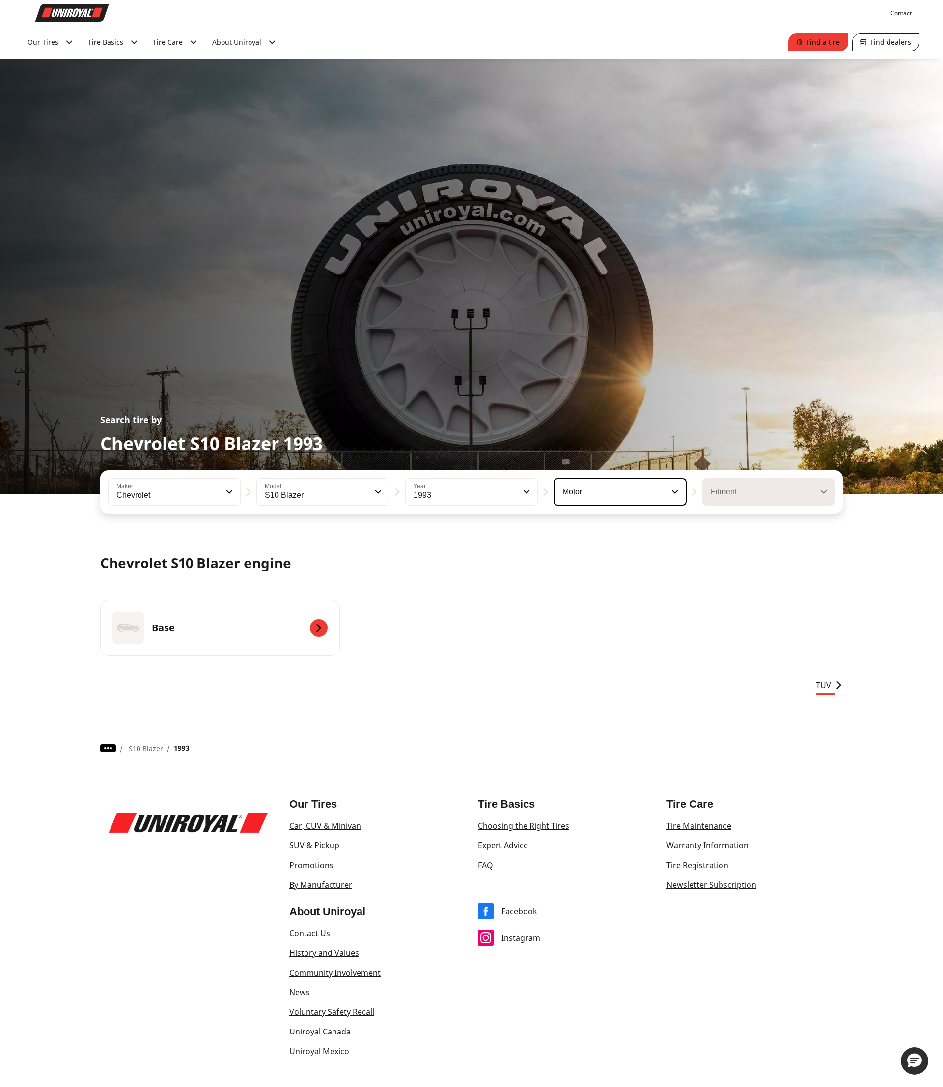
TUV (823, 685)
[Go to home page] (72, 13)
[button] (228, 492)
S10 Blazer (146, 748)
